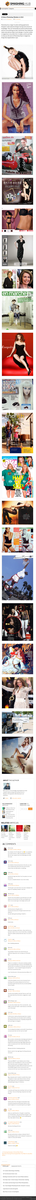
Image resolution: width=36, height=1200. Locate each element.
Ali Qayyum (9, 19)
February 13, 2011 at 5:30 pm (14, 941)
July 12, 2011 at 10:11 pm (13, 862)
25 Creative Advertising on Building (11, 1170)
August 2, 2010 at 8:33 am (13, 1123)
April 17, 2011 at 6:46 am (13, 906)
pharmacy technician (12, 1097)
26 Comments (18, 19)
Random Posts (16, 1166)
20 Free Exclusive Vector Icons (10, 1173)
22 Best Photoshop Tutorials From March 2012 (11, 836)
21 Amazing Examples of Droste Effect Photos (13, 1152)
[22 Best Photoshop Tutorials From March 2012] (12, 831)
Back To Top (33, 1198)
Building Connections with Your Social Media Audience (15, 1176)
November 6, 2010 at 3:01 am (14, 1027)
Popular (5, 1166)
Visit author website (16, 798)
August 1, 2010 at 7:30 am (13, 1143)
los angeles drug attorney (13, 1122)
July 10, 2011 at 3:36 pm (13, 874)
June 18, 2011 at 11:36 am (13, 885)
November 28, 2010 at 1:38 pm (14, 1013)
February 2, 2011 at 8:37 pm (14, 978)
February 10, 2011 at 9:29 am (14, 949)
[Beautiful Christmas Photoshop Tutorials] (19, 831)
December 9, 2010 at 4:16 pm (14, 1002)
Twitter (6, 798)
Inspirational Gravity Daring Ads (10, 1188)
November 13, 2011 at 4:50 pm (14, 849)
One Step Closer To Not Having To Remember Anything (16, 1179)
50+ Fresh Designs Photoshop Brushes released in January (16, 1185)
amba (9, 905)
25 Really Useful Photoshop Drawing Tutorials (26, 836)
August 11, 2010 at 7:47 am (14, 1074)
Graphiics (10, 939)
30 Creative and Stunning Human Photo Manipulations (15, 1182)
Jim (8, 1109)
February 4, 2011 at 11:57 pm (14, 960)
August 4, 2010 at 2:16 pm (13, 1099)
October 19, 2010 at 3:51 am (14, 1036)
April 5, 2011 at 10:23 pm (13, 919)
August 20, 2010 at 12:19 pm (14, 1058)
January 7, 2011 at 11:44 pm (14, 991)
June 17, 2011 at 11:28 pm (13, 895)
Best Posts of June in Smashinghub (11, 1191)
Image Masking (11, 1141)
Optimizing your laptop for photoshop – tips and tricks (8, 813)
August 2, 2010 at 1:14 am (13, 1131)
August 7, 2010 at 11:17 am (14, 1087)
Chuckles (10, 1086)
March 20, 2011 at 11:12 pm (14, 928)
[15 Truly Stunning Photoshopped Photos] (4, 831)
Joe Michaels (11, 926)
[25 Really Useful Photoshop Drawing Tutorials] (27, 831)
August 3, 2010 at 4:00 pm (13, 1110)
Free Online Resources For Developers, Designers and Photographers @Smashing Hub (18, 3)
